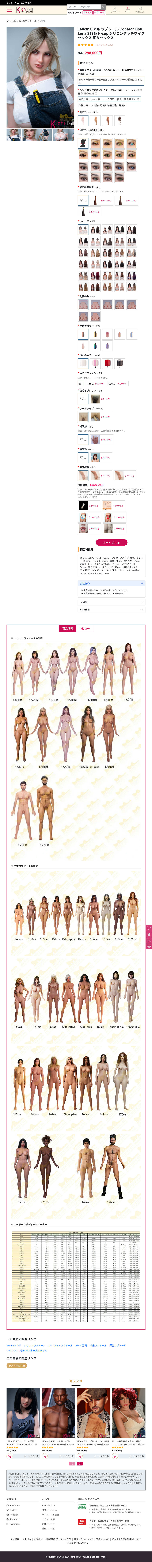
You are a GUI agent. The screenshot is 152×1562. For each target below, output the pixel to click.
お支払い (38, 1539)
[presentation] (72, 1463)
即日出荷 (87, 12)
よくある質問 (48, 1519)
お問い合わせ (48, 1523)
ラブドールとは (49, 1510)
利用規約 (26, 1539)
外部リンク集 (48, 1528)
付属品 (83, 602)
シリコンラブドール (34, 1345)
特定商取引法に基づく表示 (58, 1539)
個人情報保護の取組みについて (126, 1539)
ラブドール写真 (16, 1365)
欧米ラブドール (98, 1345)
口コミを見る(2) (104, 45)
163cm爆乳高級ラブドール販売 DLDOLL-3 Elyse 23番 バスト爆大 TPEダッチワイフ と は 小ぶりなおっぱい (128, 1443)
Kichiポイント (48, 1505)
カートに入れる (111, 542)
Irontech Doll (14, 1345)
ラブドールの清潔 (50, 1514)
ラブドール (42, 1473)
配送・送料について (83, 1539)
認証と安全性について (77, 1542)
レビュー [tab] (84, 628)
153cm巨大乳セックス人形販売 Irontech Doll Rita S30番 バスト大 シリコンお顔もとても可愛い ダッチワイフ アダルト (23, 1443)
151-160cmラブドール (24, 20)
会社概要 (15, 1539)
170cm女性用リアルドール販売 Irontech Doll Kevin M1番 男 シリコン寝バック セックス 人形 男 (58, 1443)
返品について (102, 1539)
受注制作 (85, 583)
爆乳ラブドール (118, 1345)
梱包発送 (85, 610)
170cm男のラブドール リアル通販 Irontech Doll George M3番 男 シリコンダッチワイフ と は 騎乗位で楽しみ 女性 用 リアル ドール (93, 1443)
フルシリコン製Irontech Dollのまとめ (27, 1350)
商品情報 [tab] (67, 628)
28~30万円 (81, 1345)
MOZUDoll (99, 12)
